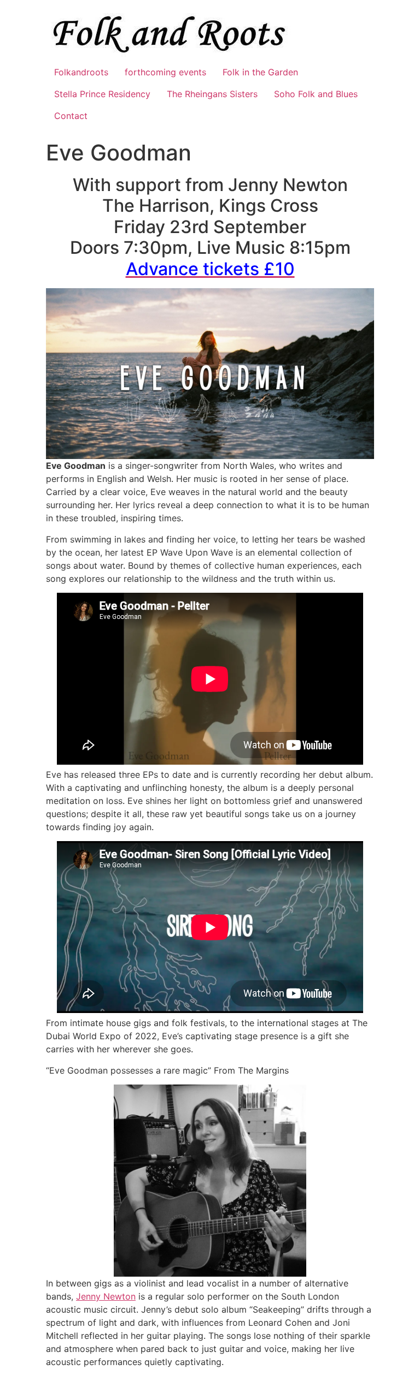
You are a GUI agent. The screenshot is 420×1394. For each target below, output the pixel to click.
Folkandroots (81, 72)
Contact (71, 115)
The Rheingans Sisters (212, 93)
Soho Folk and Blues (316, 93)
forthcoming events (165, 72)
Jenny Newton (106, 1296)
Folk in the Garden (260, 72)
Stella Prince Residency (102, 93)
